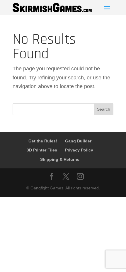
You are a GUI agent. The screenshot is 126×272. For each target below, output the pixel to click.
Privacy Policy (79, 150)
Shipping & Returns (59, 159)
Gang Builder (78, 141)
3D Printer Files (42, 150)
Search (103, 109)
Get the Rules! (42, 141)
